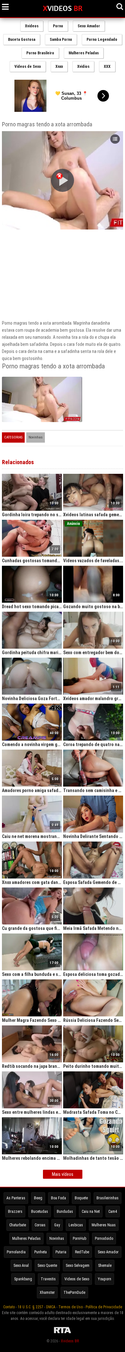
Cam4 (112, 1211)
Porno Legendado (102, 39)
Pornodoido (104, 1238)
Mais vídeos (62, 1174)
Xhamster (47, 1292)
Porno (58, 26)
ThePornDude (74, 1292)
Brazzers (15, 1211)
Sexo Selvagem (77, 1265)
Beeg (38, 1198)
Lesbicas (76, 1225)
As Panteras (15, 1198)
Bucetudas (39, 1211)
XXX (107, 66)
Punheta (40, 1252)
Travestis (48, 1279)
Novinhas (36, 437)
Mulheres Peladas (84, 53)
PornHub (79, 1238)
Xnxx (59, 66)
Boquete (81, 1198)
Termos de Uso (70, 1307)
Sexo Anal (21, 1265)
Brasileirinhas (107, 1198)
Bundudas (65, 1211)
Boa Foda (58, 1198)
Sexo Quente (47, 1265)
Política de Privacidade (104, 1307)
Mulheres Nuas (104, 1225)
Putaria (60, 1252)
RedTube (82, 1252)
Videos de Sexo (27, 66)
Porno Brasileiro (40, 53)
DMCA (50, 1307)
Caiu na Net (91, 1211)
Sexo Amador (89, 26)
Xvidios (83, 66)
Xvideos (31, 26)
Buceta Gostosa (21, 39)
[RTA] (62, 1333)
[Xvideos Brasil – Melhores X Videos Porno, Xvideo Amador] (62, 9)
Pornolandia (16, 1252)
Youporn (104, 1279)
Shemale (105, 1265)
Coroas (40, 1225)
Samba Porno (61, 39)
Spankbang (23, 1279)
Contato (9, 1307)
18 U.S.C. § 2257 (30, 1307)
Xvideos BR (70, 1341)
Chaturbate (17, 1225)
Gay (57, 1225)
